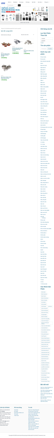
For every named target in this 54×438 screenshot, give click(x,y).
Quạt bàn (42, 252)
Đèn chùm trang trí (44, 116)
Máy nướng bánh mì (44, 182)
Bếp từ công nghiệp (44, 86)
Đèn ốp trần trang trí (45, 120)
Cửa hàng (16, 409)
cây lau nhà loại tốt (44, 308)
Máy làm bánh (43, 159)
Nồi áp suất (43, 220)
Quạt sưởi (42, 266)
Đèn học (42, 118)
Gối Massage (43, 137)
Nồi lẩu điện (43, 234)
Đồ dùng (27, 2)
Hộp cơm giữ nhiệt (44, 140)
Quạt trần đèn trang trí (45, 358)
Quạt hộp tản (43, 260)
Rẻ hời (9, 2)
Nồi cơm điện (43, 226)
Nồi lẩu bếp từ (43, 232)
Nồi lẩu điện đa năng (45, 237)
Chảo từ (42, 108)
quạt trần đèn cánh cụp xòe (45, 348)
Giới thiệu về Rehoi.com (19, 412)
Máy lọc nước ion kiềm (45, 178)
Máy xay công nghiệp (45, 210)
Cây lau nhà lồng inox (44, 310)
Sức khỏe (40, 2)
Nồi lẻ (42, 239)
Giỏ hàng (16, 411)
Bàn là (42, 63)
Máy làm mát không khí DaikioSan (45, 323)
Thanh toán (16, 415)
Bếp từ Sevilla (43, 296)
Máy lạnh (42, 169)
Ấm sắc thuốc (43, 56)
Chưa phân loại (44, 110)
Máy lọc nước (43, 176)
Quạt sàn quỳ (43, 264)
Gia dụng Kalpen (44, 314)
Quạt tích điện (43, 271)
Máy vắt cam (43, 206)
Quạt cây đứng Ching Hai (45, 338)
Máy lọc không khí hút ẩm (46, 174)
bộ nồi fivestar (43, 306)
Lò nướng (42, 142)
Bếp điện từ (43, 69)
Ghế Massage (43, 133)
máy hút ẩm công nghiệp (45, 318)
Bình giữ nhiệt (43, 93)
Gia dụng (21, 2)
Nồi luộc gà (43, 241)
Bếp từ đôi (43, 88)
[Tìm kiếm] (19, 5)
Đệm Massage (43, 114)
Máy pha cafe (43, 184)
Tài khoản (16, 414)
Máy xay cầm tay (44, 208)
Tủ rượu (42, 279)
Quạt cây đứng (43, 254)
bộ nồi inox (50, 306)
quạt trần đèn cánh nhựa (45, 352)
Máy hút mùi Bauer (44, 316)
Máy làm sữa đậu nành (45, 163)
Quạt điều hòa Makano (45, 364)
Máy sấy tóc (43, 195)
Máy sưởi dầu (43, 197)
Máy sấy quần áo (44, 193)
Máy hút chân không (45, 154)
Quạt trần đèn (43, 275)
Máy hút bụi (43, 152)
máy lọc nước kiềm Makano (45, 325)
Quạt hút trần (43, 262)
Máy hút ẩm (43, 150)
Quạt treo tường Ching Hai (45, 342)
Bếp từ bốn (43, 84)
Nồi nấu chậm (43, 243)
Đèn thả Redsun (43, 375)
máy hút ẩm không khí (45, 320)
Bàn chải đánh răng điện (45, 61)
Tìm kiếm (50, 48)
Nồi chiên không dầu (45, 222)
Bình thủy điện (43, 95)
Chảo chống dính (44, 105)
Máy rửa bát (43, 188)
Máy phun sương (44, 186)
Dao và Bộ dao (44, 112)
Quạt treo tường (44, 277)
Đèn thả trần (43, 125)
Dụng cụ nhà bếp (44, 131)
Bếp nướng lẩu (43, 78)
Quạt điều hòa (43, 258)
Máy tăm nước (43, 201)
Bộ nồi (42, 97)
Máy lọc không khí (44, 171)
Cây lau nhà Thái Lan (44, 312)
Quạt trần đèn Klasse (44, 356)
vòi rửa (42, 281)
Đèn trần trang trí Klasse (45, 377)
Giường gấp (43, 135)
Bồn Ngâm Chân (44, 99)
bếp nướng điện (44, 76)
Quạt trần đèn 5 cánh (44, 344)
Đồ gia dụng (43, 129)
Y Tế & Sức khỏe (44, 283)
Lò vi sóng (43, 144)
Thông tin (46, 2)
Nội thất (33, 2)
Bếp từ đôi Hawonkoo (44, 298)
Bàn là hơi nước (44, 65)
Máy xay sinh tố (44, 212)
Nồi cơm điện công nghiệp (46, 228)
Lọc (42, 42)
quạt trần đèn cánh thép (45, 354)
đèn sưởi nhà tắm (44, 379)
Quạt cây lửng (43, 256)
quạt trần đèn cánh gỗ (44, 350)
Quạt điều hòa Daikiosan (45, 362)
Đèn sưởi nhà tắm (44, 122)
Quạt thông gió (44, 269)
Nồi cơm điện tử (44, 230)
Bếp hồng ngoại (44, 74)
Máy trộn (42, 203)
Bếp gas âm (43, 71)
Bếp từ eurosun (44, 91)
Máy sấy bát (43, 191)
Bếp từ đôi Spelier (44, 300)
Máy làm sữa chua (44, 161)
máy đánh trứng (44, 146)
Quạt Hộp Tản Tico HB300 (33, 426)
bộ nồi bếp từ (43, 302)
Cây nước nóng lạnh (45, 103)
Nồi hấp (44, 217)
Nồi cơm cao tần (44, 224)
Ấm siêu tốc (43, 59)
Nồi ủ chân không (44, 247)
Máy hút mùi (43, 157)
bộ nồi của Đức (43, 304)
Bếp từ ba (42, 82)
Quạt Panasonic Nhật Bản (45, 340)
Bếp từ (42, 80)
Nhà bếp (15, 2)
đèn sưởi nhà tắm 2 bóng (45, 381)
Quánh (42, 249)
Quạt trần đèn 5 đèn (44, 346)
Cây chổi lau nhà (44, 101)
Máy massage (43, 180)
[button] (11, 2)
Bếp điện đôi (43, 67)
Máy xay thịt (43, 214)
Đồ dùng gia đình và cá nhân (46, 127)
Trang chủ (3, 28)
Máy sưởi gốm (43, 199)
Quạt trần (42, 273)
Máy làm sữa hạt (44, 165)
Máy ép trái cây (44, 148)
